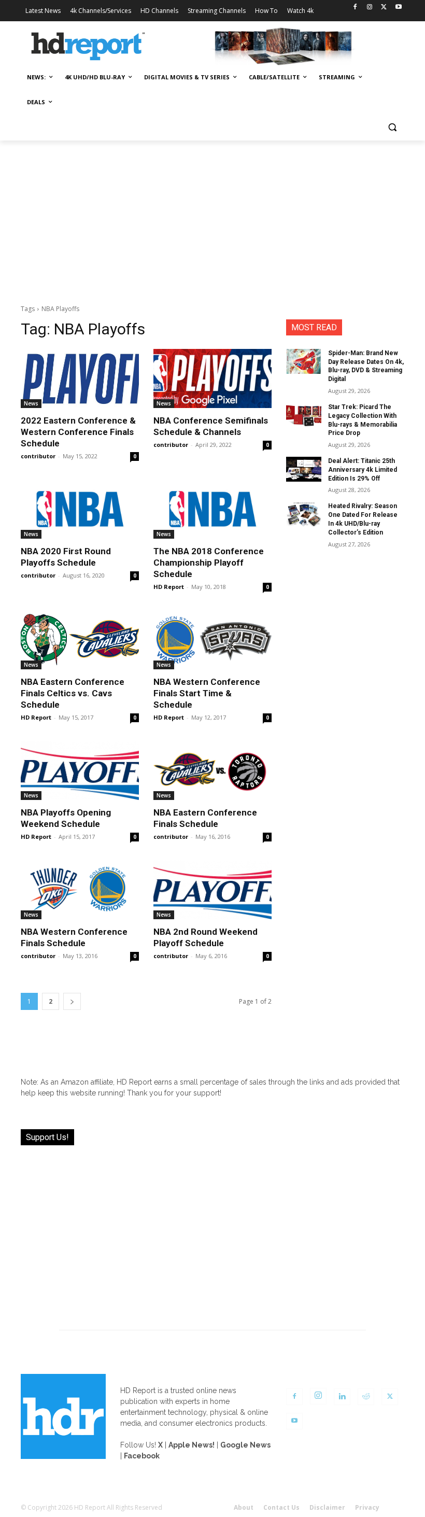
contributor (38, 456)
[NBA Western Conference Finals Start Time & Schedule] (212, 639)
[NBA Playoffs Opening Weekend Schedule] (80, 770)
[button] (392, 127)
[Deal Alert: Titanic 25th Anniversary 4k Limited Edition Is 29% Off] (303, 469)
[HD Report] (88, 46)
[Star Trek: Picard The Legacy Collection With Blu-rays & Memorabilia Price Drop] (303, 415)
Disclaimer (327, 1507)
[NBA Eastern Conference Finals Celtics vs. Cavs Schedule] (80, 639)
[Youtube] (398, 7)
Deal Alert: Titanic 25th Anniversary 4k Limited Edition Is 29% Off (362, 469)
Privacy (367, 1507)
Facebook (142, 1456)
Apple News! (191, 1445)
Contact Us (281, 1507)
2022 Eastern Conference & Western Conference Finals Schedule (78, 431)
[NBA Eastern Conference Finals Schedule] (212, 770)
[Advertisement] (212, 218)
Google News (245, 1445)
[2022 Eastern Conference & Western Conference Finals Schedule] (80, 378)
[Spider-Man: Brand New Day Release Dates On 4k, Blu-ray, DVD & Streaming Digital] (303, 361)
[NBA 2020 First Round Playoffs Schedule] (80, 509)
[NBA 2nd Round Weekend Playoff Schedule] (212, 889)
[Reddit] (366, 1396)
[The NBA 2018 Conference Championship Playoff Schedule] (212, 509)
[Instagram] (370, 7)
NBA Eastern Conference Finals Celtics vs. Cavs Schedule (72, 693)
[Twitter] (384, 7)
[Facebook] (355, 7)
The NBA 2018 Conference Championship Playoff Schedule (208, 562)
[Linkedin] (342, 1396)
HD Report (168, 587)
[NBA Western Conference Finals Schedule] (80, 889)
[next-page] (72, 1001)
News (31, 403)
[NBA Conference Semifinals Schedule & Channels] (212, 378)
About (243, 1507)
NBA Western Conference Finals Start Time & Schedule (206, 693)
